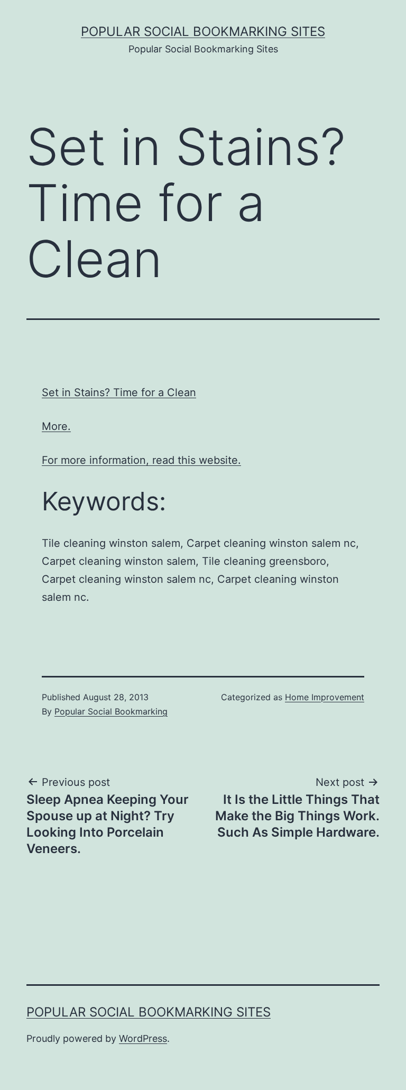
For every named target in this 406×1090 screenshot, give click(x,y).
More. (56, 426)
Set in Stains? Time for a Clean (119, 392)
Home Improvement (324, 697)
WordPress (143, 1038)
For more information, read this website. (141, 460)
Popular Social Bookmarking (111, 711)
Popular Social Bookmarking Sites (203, 31)
